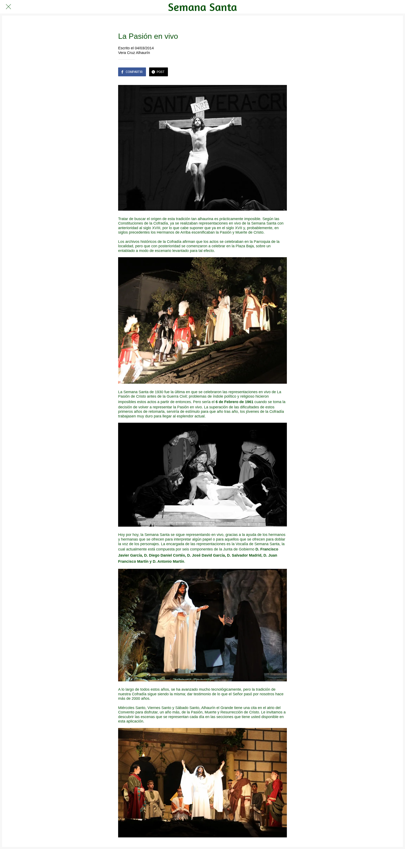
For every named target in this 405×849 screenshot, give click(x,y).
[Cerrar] (8, 6)
